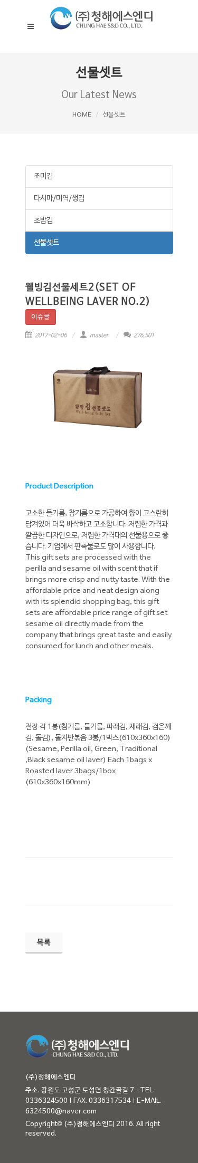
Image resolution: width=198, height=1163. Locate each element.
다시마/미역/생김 (59, 199)
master (99, 335)
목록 (44, 943)
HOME (81, 115)
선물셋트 (46, 243)
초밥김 (43, 221)
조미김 (43, 176)
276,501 (143, 335)
